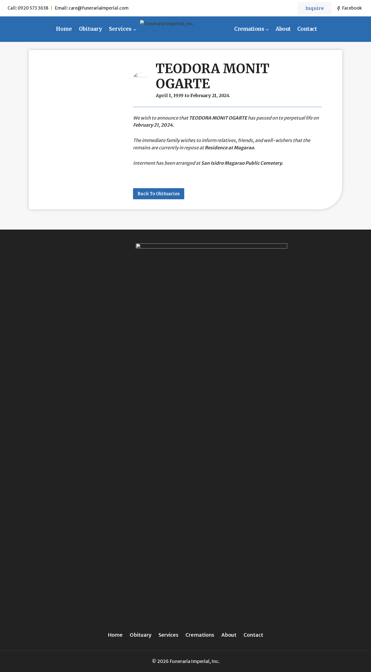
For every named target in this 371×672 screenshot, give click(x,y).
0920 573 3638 (33, 8)
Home (64, 29)
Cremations (200, 635)
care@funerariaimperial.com (98, 8)
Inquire (314, 8)
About (283, 29)
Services (168, 635)
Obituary (90, 29)
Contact (307, 29)
